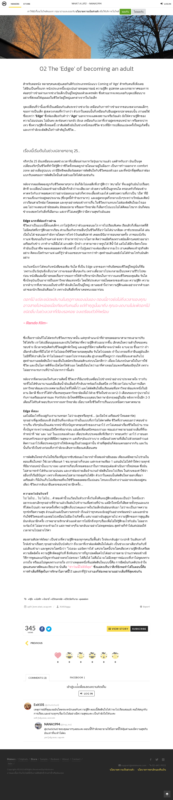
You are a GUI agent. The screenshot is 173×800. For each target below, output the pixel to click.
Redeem (55, 759)
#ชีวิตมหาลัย (56, 599)
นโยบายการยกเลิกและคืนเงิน (152, 769)
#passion (83, 599)
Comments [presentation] (37, 677)
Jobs (10, 763)
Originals (23, 759)
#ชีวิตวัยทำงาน (71, 599)
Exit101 (39, 705)
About (65, 759)
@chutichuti (51, 728)
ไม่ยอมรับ (139, 11)
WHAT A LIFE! (79, 3)
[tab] (38, 677)
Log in (88, 693)
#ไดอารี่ (45, 599)
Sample (44, 759)
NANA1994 (95, 3)
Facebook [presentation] (77, 678)
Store (26, 4)
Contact (76, 759)
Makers (15, 4)
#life (30, 599)
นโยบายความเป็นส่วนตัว (87, 11)
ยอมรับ (125, 11)
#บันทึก (37, 599)
